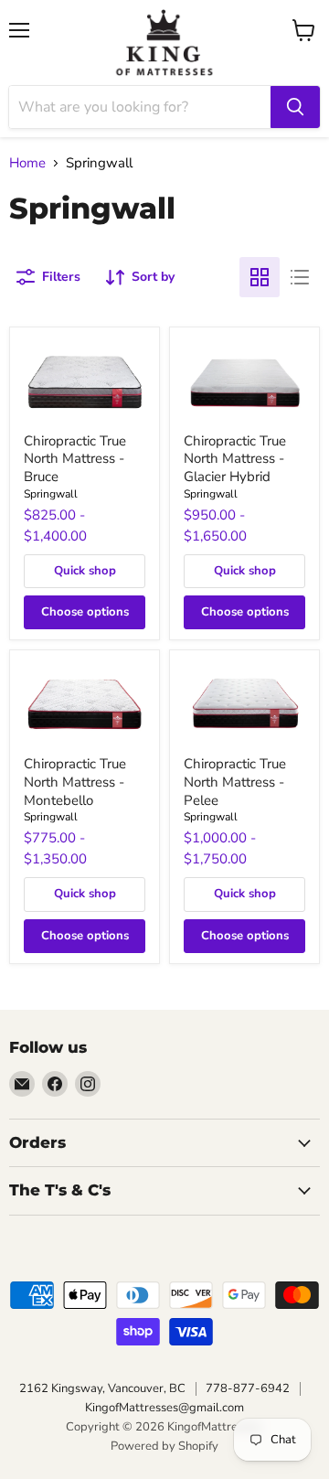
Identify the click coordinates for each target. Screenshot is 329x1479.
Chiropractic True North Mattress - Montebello (75, 782)
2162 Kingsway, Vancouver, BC (102, 1388)
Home (27, 163)
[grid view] (259, 277)
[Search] (295, 107)
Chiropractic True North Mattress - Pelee (235, 782)
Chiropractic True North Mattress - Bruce (75, 459)
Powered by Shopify (164, 1446)
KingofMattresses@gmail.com (164, 1407)
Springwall (51, 494)
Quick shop (85, 571)
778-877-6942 (248, 1388)
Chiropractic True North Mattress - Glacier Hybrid (235, 459)
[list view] (300, 277)
